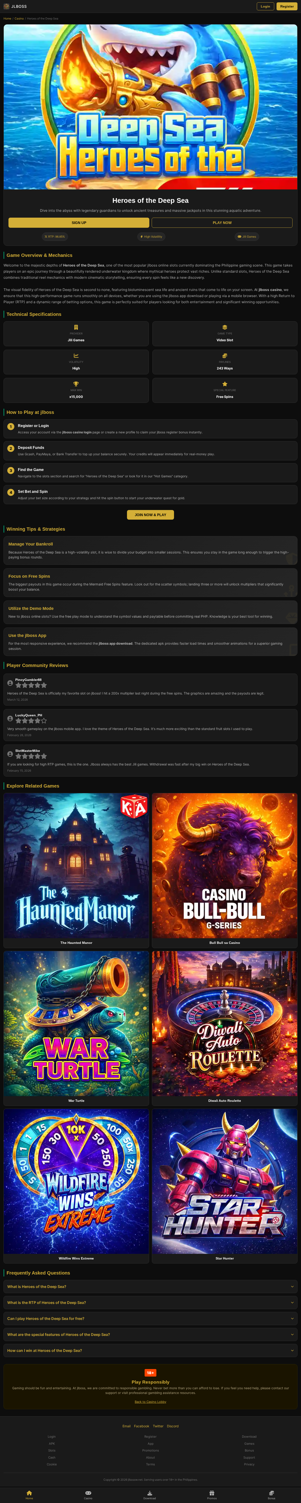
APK (52, 1443)
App (151, 1443)
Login (265, 6)
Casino (19, 18)
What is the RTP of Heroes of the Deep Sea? (46, 1302)
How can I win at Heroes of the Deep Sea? (44, 1350)
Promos (212, 1498)
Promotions (150, 1450)
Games (249, 1443)
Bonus (271, 1498)
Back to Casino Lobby (150, 1402)
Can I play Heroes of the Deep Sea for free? (45, 1318)
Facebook (141, 1426)
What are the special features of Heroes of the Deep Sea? (58, 1334)
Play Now (222, 223)
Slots (51, 1450)
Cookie (52, 1464)
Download (149, 1498)
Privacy (249, 1464)
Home (7, 18)
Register (287, 6)
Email (127, 1426)
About (150, 1457)
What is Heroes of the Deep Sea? (36, 1286)
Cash (51, 1457)
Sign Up (79, 223)
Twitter (158, 1426)
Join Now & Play (150, 515)
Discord (173, 1426)
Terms (150, 1464)
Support (249, 1457)
